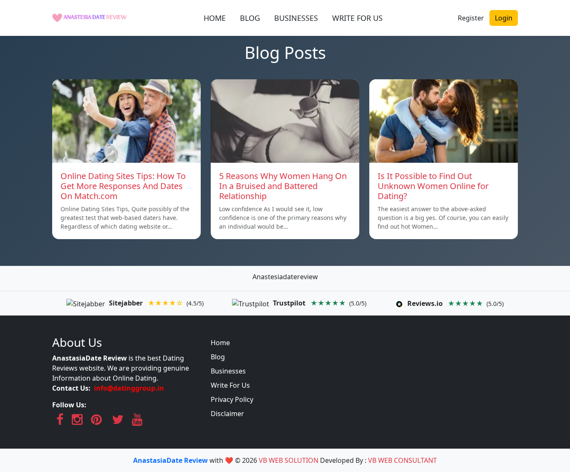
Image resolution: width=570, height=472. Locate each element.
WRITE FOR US (357, 18)
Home (220, 342)
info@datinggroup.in (129, 388)
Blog (218, 356)
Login (503, 18)
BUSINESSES (296, 18)
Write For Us (230, 385)
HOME (215, 18)
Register (471, 18)
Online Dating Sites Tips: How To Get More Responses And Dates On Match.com (123, 186)
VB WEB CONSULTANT (402, 460)
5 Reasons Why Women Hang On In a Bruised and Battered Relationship (283, 186)
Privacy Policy (232, 399)
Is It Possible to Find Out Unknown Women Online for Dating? (433, 186)
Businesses (228, 371)
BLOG (250, 18)
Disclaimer (227, 413)
